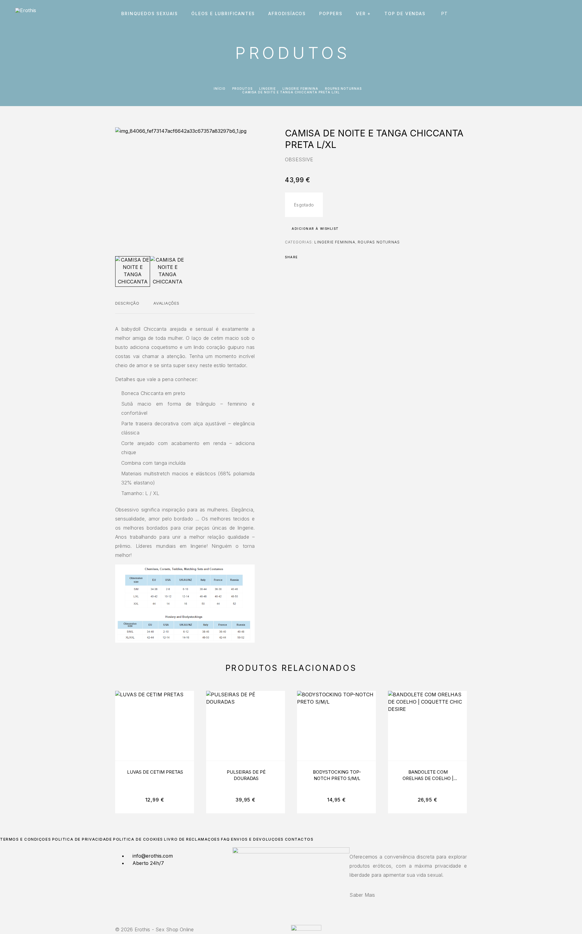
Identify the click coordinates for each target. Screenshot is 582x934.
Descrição (127, 303)
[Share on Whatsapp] (328, 257)
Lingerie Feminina (300, 88)
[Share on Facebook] (304, 257)
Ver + (363, 13)
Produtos (242, 88)
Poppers (331, 13)
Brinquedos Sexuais (149, 13)
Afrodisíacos (287, 13)
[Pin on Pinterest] (320, 257)
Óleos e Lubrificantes (223, 13)
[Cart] (564, 13)
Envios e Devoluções (257, 839)
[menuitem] (446, 13)
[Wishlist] (551, 14)
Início (220, 88)
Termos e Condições (25, 839)
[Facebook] (287, 921)
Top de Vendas (405, 13)
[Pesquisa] (523, 13)
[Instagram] (291, 921)
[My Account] (537, 13)
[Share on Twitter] (312, 257)
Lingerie (267, 88)
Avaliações (166, 303)
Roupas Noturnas (343, 88)
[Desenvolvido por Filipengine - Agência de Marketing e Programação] (306, 929)
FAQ (225, 839)
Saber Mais (362, 895)
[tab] (127, 307)
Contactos (299, 839)
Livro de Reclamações (192, 839)
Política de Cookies (138, 839)
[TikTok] (294, 921)
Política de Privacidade (82, 839)
